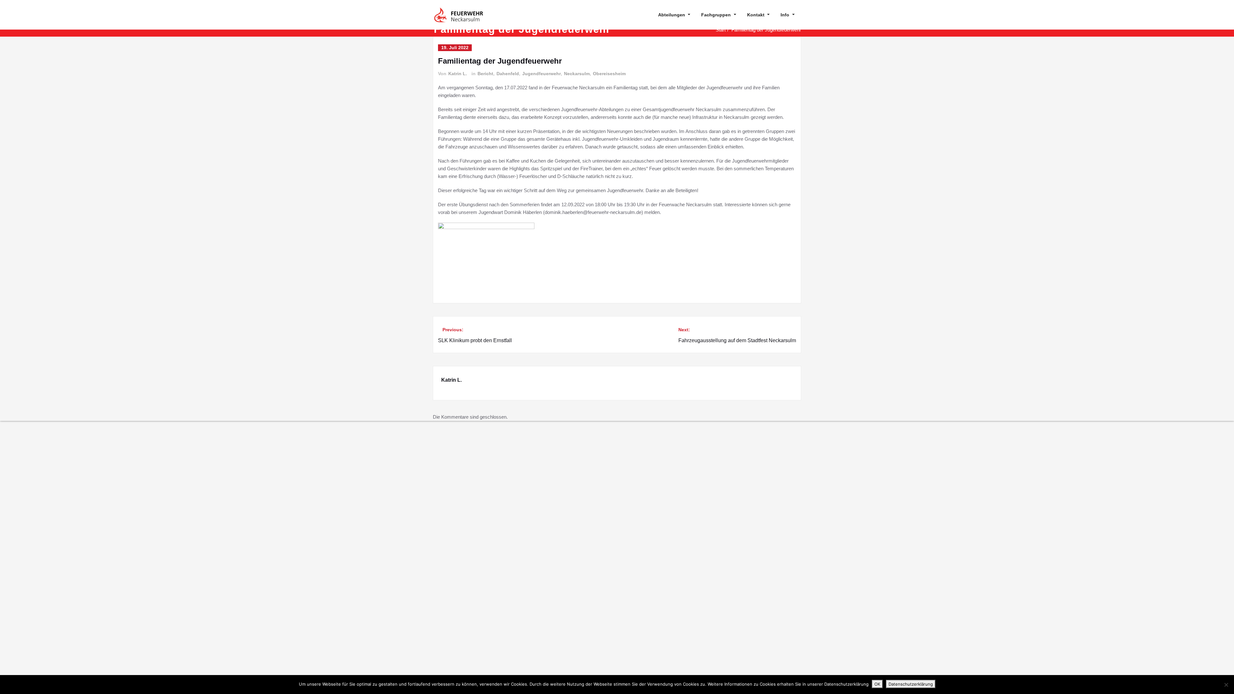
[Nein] (1226, 684)
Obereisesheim (609, 73)
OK (877, 684)
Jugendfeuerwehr (541, 73)
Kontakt (756, 14)
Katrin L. (457, 73)
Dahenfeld (507, 73)
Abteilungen (671, 14)
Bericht (485, 73)
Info (785, 14)
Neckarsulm (577, 73)
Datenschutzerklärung (911, 684)
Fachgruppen (716, 14)
